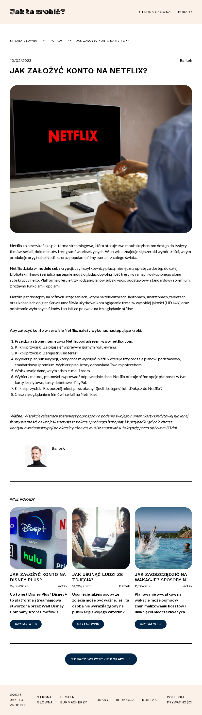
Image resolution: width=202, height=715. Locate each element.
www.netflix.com (116, 341)
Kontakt (150, 700)
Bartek (186, 60)
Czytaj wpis (26, 624)
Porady (185, 12)
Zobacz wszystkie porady (97, 659)
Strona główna (154, 12)
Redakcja (125, 700)
